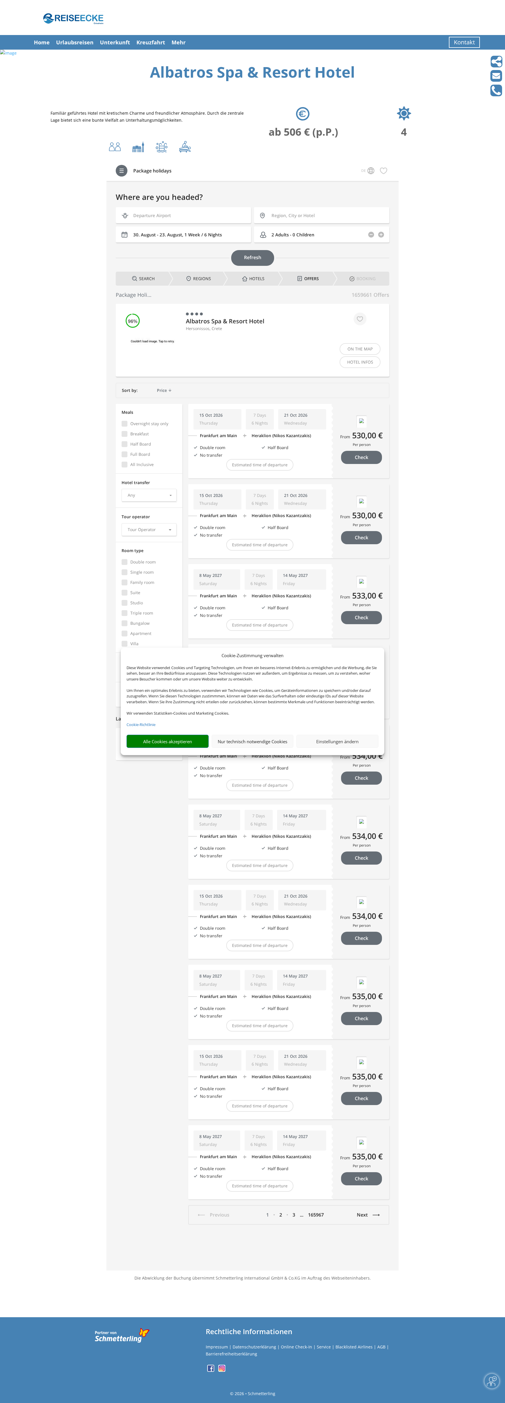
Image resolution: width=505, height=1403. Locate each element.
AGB (381, 1347)
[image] (8, 53)
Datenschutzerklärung (254, 1347)
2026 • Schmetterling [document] (254, 1393)
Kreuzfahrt (150, 42)
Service (324, 1347)
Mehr (179, 42)
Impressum (217, 1347)
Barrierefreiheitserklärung (231, 1354)
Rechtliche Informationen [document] (249, 1331)
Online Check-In (296, 1347)
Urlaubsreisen (75, 42)
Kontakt (464, 42)
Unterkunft (115, 42)
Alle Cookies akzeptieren (167, 741)
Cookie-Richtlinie (141, 724)
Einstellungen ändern (337, 741)
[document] (252, 73)
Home (42, 42)
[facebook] (211, 1370)
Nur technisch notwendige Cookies (252, 741)
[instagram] (222, 1370)
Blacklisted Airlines (354, 1347)
